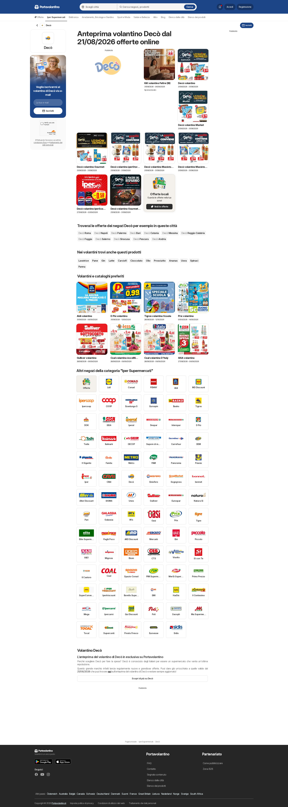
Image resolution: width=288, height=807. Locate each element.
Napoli (100, 233)
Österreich (52, 793)
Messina (170, 233)
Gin (103, 260)
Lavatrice (83, 260)
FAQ (149, 763)
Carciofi (122, 260)
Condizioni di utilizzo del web (111, 803)
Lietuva (155, 793)
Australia (63, 793)
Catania (151, 233)
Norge (176, 793)
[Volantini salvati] (220, 7)
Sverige (185, 793)
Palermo (118, 233)
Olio (148, 260)
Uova (184, 260)
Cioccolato (136, 260)
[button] (43, 761)
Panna (81, 266)
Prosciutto (159, 260)
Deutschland (103, 793)
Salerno (103, 239)
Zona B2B (208, 768)
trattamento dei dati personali (52, 143)
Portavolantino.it (59, 803)
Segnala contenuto (156, 774)
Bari (135, 233)
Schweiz (90, 793)
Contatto (151, 768)
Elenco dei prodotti (196, 17)
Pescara (141, 239)
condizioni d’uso (40, 142)
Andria (159, 239)
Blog (163, 17)
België (72, 793)
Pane (95, 260)
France (133, 793)
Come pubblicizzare (213, 763)
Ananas (173, 260)
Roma (84, 233)
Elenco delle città (176, 17)
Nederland (166, 793)
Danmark (115, 793)
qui (109, 671)
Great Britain (144, 793)
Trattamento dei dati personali (142, 803)
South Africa (196, 793)
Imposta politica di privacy (82, 803)
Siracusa (122, 239)
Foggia (85, 239)
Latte (111, 260)
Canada (81, 793)
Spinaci (194, 260)
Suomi (125, 793)
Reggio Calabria (193, 233)
